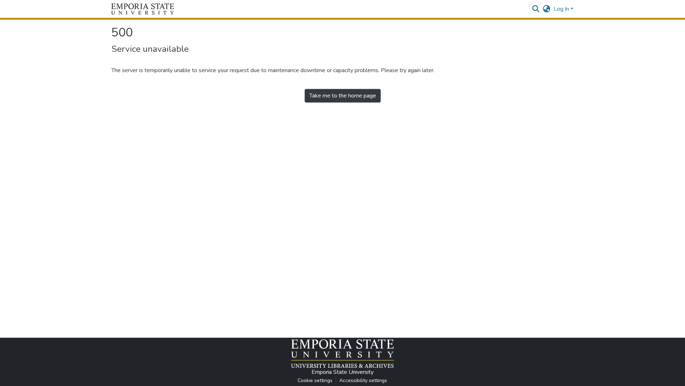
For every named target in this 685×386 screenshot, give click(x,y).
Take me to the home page (342, 96)
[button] (142, 9)
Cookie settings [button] (315, 380)
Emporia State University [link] (342, 372)
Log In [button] (562, 9)
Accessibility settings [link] (363, 380)
